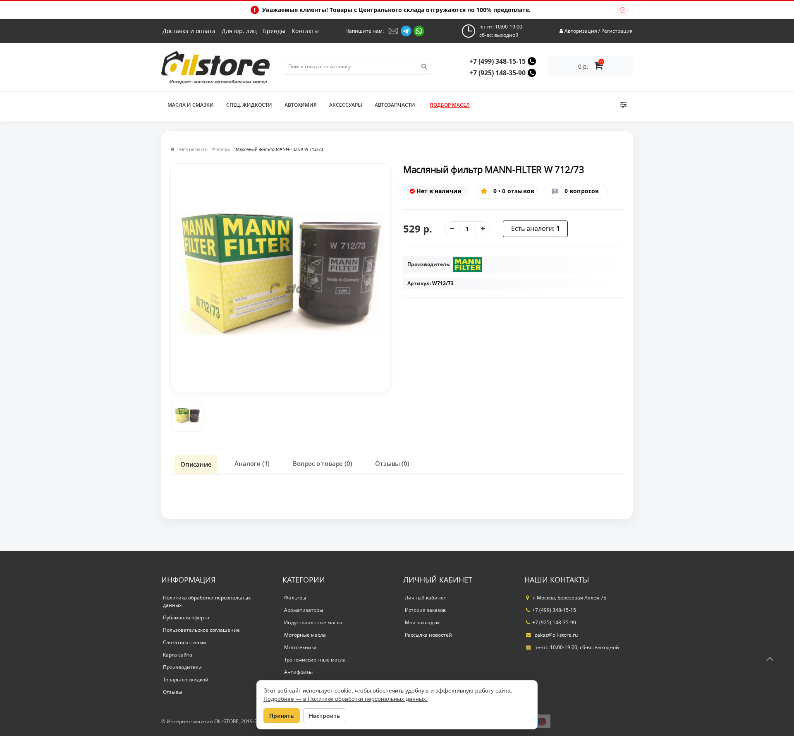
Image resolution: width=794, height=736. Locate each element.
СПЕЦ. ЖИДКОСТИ (249, 104)
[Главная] (172, 149)
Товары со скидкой (185, 679)
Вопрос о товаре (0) (322, 463)
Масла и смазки (190, 104)
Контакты (305, 31)
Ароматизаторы (303, 610)
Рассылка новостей (428, 634)
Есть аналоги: (535, 228)
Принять (281, 715)
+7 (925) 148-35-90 (497, 73)
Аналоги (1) (252, 463)
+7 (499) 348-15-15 (497, 61)
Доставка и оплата (189, 31)
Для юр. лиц (239, 31)
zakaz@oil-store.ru (555, 634)
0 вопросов (581, 191)
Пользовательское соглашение (201, 629)
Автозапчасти (193, 149)
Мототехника (300, 647)
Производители (182, 667)
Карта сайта (177, 654)
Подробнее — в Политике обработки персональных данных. (345, 698)
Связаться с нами (184, 642)
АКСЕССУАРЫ (345, 104)
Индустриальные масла (313, 622)
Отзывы (172, 691)
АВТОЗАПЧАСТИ (395, 104)
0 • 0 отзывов (514, 191)
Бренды (274, 31)
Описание (195, 464)
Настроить (324, 715)
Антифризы (298, 672)
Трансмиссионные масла (315, 659)
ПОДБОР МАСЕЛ (450, 104)
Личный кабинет (425, 597)
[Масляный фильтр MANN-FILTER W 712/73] (187, 416)
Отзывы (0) (392, 463)
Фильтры (221, 149)
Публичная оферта (186, 617)
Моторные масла (305, 634)
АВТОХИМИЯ (301, 104)
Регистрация (617, 30)
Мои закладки (422, 622)
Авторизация (580, 30)
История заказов (425, 610)
